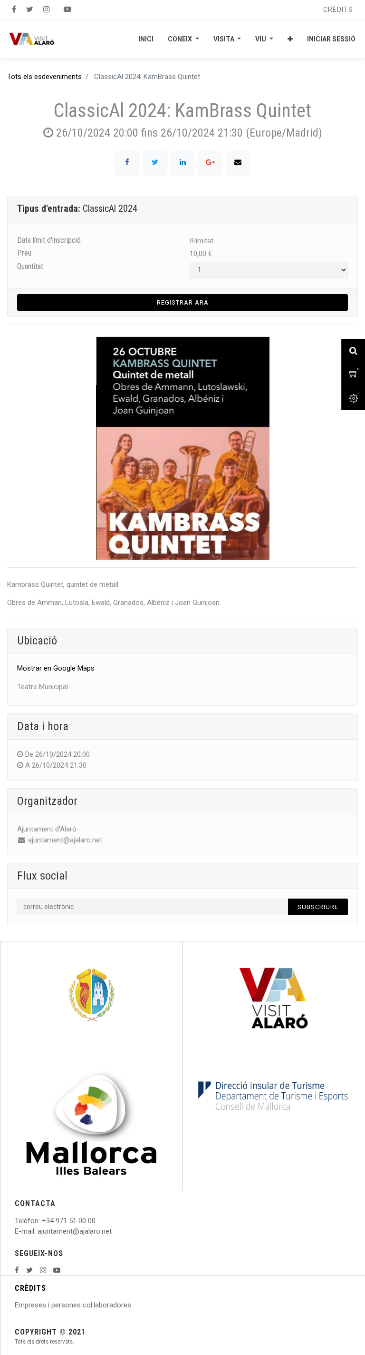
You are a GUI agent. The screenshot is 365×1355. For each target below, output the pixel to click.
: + (42, 1221)
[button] (290, 39)
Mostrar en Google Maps (56, 668)
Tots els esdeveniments (44, 76)
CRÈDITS (30, 1288)
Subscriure (318, 906)
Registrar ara (183, 302)
